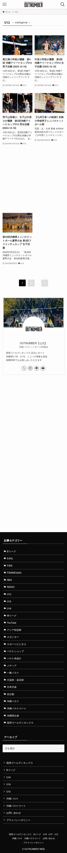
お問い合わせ (13, 812)
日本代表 (12, 687)
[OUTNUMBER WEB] (33, 4)
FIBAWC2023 (14, 572)
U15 (9, 601)
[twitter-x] (24, 368)
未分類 (10, 694)
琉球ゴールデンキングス (20, 722)
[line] (36, 368)
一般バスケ (13, 672)
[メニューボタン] (4, 4)
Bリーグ (11, 551)
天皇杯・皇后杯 (15, 680)
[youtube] (43, 368)
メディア (12, 665)
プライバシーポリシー (18, 820)
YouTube (11, 622)
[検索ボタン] (62, 4)
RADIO (11, 587)
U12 (9, 594)
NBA (9, 580)
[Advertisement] (33, 179)
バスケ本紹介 (14, 658)
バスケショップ (15, 651)
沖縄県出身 (13, 715)
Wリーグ (11, 615)
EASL (10, 558)
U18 (9, 608)
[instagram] (30, 368)
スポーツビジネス (16, 644)
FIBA (9, 565)
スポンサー (13, 637)
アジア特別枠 (14, 630)
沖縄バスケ (13, 701)
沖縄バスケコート (16, 708)
